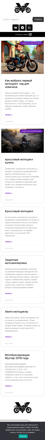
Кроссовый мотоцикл (19, 211)
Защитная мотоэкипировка (16, 261)
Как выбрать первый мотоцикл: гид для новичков (18, 83)
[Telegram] (22, 27)
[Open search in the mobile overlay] (22, 19)
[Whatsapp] (29, 27)
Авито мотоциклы (16, 311)
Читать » (8, 115)
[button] (21, 34)
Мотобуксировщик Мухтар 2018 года (17, 356)
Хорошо (23, 436)
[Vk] (15, 27)
